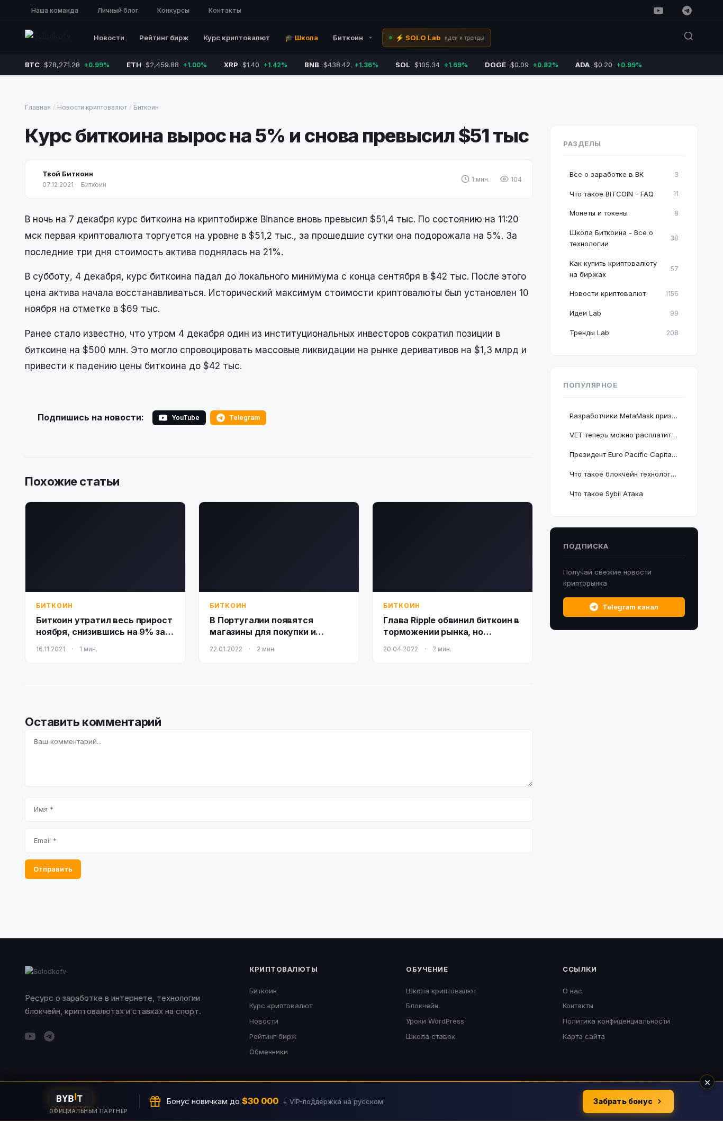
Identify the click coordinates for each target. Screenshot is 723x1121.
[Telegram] (687, 11)
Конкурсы (173, 10)
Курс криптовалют (236, 37)
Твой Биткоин (67, 173)
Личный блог (117, 10)
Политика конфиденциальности (616, 1021)
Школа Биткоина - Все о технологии (624, 238)
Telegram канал (630, 607)
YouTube (185, 418)
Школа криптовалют (441, 991)
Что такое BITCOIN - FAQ (624, 194)
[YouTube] (658, 11)
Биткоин (348, 37)
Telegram (244, 418)
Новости (109, 37)
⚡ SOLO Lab (439, 37)
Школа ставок (430, 1036)
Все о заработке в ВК (624, 174)
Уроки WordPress (435, 1021)
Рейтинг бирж (163, 37)
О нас (572, 991)
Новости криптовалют (92, 107)
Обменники (268, 1051)
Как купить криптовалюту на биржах (624, 269)
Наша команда (54, 10)
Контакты (225, 10)
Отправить (53, 869)
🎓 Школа (301, 37)
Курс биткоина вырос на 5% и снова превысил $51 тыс (277, 135)
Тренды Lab (624, 332)
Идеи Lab (624, 313)
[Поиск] (688, 37)
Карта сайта (584, 1036)
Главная (38, 107)
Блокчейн (422, 1005)
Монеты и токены (624, 213)
